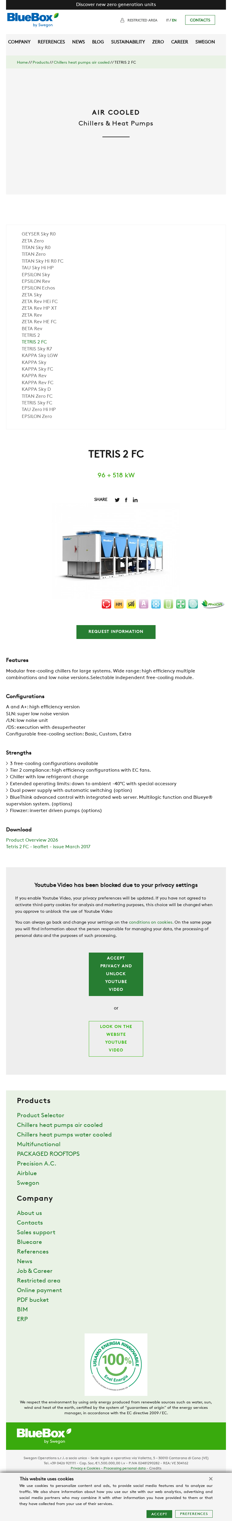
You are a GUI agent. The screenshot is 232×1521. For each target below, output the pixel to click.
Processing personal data (125, 1468)
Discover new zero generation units (116, 4)
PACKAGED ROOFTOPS (48, 1154)
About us (29, 1213)
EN (174, 20)
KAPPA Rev (34, 376)
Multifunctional (38, 1145)
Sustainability (128, 42)
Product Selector (40, 1116)
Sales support (36, 1233)
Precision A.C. (36, 1164)
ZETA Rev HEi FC (40, 301)
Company (19, 42)
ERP (22, 1320)
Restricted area (142, 20)
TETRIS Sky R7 (37, 349)
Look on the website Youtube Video (116, 1039)
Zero (158, 42)
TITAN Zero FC (37, 396)
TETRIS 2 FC (34, 342)
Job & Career (35, 1271)
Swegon (205, 42)
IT (167, 20)
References (51, 42)
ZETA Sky (32, 295)
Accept (159, 1514)
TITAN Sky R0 (36, 247)
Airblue (27, 1174)
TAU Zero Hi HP (39, 409)
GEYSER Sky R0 (39, 234)
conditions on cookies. (151, 922)
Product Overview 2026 (32, 840)
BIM (22, 1310)
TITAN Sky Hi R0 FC (42, 261)
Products (41, 63)
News (78, 42)
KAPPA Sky (34, 362)
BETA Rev (32, 329)
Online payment (39, 1291)
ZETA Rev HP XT (39, 308)
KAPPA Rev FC (37, 383)
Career (179, 42)
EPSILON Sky (36, 275)
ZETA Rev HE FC (39, 322)
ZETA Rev (32, 315)
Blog (98, 42)
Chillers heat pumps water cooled (64, 1135)
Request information (116, 632)
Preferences (194, 1514)
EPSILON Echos (38, 288)
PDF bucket (33, 1300)
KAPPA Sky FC (37, 369)
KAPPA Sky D (36, 389)
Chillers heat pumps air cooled (82, 63)
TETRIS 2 (31, 335)
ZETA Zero (33, 241)
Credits (155, 1468)
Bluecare (29, 1242)
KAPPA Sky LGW (40, 355)
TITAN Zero (34, 254)
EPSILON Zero (37, 416)
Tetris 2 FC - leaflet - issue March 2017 (48, 847)
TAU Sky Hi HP (38, 268)
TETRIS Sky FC (37, 403)
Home (22, 63)
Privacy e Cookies (85, 1468)
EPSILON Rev (36, 281)
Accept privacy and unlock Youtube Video (116, 974)
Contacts (200, 20)
